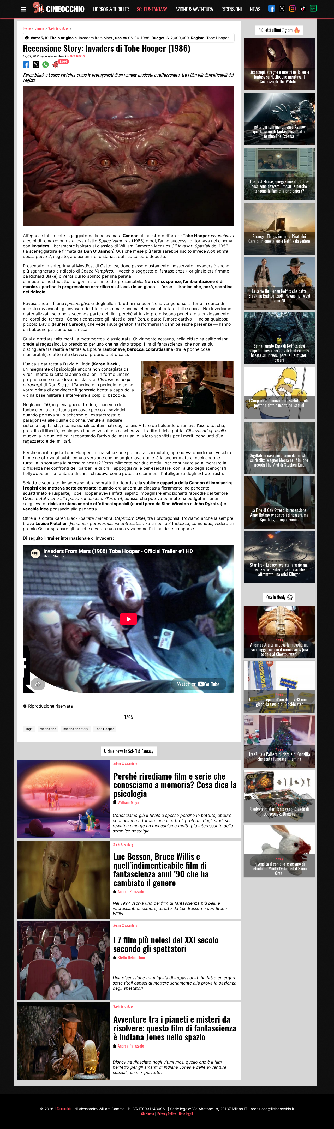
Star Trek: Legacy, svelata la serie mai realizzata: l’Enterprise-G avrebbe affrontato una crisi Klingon (279, 569)
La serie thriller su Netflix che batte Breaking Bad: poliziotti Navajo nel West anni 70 (279, 296)
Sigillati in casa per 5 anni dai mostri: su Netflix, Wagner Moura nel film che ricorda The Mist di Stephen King (279, 460)
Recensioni (231, 9)
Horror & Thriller (111, 9)
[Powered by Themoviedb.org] (311, 9)
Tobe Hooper (104, 729)
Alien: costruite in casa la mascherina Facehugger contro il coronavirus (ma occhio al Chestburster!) (279, 649)
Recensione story (75, 729)
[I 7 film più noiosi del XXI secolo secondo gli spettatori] (63, 960)
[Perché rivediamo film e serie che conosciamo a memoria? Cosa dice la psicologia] (63, 799)
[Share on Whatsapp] (45, 66)
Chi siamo (147, 1113)
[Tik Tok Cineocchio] (301, 9)
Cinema (39, 28)
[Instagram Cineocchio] (290, 9)
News (255, 9)
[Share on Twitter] (36, 66)
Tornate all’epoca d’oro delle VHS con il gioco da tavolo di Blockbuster (279, 701)
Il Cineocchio (63, 1108)
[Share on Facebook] (26, 66)
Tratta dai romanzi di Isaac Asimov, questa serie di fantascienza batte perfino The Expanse (279, 131)
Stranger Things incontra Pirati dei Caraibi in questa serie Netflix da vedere (279, 238)
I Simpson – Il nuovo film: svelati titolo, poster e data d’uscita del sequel (279, 402)
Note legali (186, 1113)
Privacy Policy (166, 1113)
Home (27, 28)
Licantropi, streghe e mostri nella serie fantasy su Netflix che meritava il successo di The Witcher (279, 76)
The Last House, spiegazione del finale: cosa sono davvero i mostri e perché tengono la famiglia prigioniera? (279, 186)
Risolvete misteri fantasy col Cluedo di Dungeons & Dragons (279, 811)
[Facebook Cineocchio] (269, 9)
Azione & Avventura (194, 9)
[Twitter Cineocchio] (280, 9)
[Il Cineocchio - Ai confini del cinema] (58, 9)
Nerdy (279, 639)
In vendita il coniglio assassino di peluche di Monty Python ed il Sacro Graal (279, 868)
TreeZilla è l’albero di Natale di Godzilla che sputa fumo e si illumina (279, 756)
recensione (48, 729)
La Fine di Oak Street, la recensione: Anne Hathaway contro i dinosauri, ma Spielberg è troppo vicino (279, 515)
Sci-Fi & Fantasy (152, 9)
